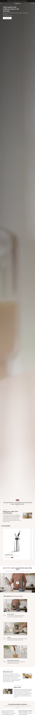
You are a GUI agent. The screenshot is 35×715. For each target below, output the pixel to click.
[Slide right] (20, 562)
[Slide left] (15, 562)
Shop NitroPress (7, 18)
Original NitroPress (9, 554)
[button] (32, 3)
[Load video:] (17, 583)
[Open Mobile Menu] (1, 3)
